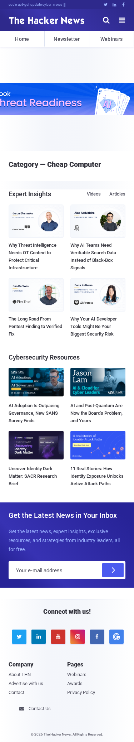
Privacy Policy (81, 692)
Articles (117, 194)
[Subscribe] (113, 570)
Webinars (111, 39)
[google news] (115, 637)
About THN (20, 674)
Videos (94, 194)
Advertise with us (26, 683)
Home (22, 39)
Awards (75, 683)
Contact (16, 692)
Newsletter (67, 39)
